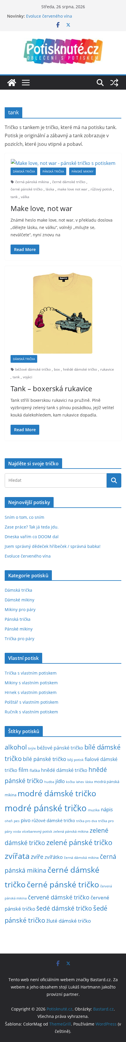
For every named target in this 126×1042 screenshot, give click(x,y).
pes (17, 820)
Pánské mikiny (82, 171)
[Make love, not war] (63, 163)
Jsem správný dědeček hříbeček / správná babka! (53, 546)
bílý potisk (75, 759)
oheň (9, 821)
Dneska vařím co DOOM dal (32, 536)
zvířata (17, 856)
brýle (32, 748)
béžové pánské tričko (60, 748)
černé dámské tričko (68, 181)
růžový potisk (101, 189)
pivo (25, 820)
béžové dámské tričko (33, 369)
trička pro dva (86, 821)
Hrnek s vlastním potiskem (31, 692)
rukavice (107, 369)
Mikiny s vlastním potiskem (31, 682)
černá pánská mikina (32, 181)
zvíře (37, 857)
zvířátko (54, 857)
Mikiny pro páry (20, 609)
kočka (70, 782)
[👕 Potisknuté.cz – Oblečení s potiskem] (12, 83)
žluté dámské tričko (68, 920)
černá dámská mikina (81, 857)
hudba (49, 782)
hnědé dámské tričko (80, 369)
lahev (80, 782)
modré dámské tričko (57, 793)
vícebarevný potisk (37, 831)
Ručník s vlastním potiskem (31, 712)
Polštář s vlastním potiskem (31, 702)
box (57, 369)
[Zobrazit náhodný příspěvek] (114, 83)
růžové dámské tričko (53, 820)
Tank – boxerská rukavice (51, 388)
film (23, 770)
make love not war (72, 189)
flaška (35, 770)
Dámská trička (24, 171)
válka (25, 196)
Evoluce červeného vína (28, 556)
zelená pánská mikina (70, 831)
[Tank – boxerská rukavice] (63, 313)
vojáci (27, 376)
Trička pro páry (19, 638)
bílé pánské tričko (44, 758)
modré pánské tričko (46, 808)
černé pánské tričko (26, 189)
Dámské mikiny (19, 600)
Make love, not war (41, 208)
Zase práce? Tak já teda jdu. (32, 527)
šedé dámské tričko (64, 908)
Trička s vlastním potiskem (31, 673)
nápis (107, 809)
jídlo (60, 781)
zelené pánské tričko (79, 842)
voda (17, 831)
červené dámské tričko (58, 897)
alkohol (16, 747)
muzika (94, 809)
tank (14, 196)
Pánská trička (53, 171)
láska (50, 189)
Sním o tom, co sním (24, 517)
